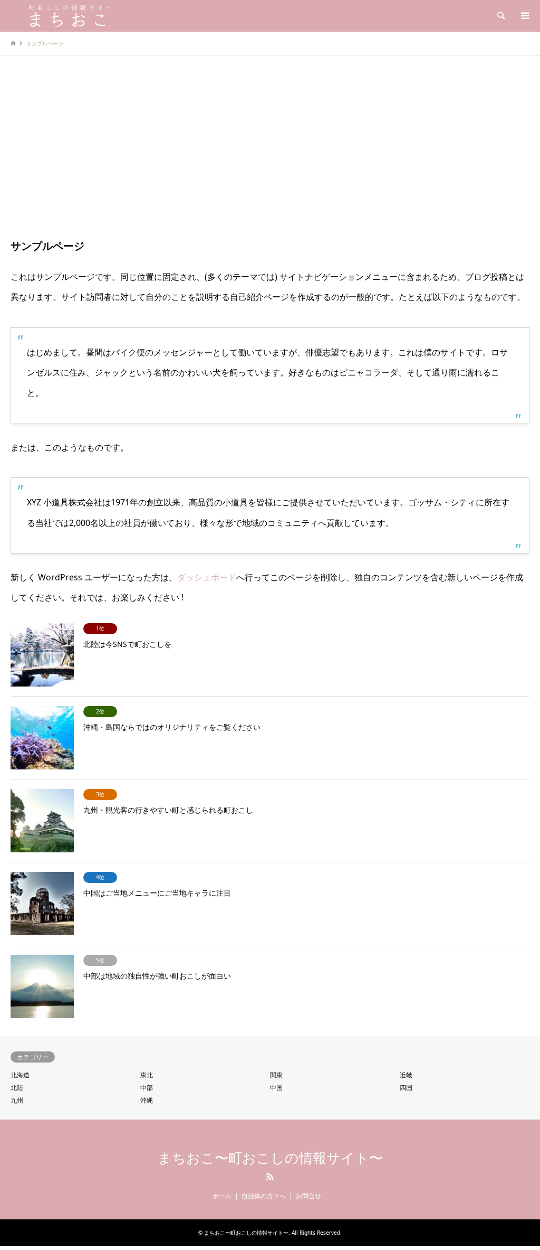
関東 (276, 1074)
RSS (270, 1176)
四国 (406, 1087)
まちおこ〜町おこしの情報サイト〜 (270, 1158)
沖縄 (146, 1100)
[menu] (524, 16)
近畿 (406, 1074)
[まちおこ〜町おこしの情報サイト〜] (98, 15)
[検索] (500, 16)
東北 (146, 1074)
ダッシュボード (206, 577)
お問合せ (308, 1195)
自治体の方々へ (264, 1195)
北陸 (17, 1087)
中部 (146, 1087)
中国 (276, 1087)
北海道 (20, 1074)
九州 (17, 1100)
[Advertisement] (270, 156)
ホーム (222, 1195)
